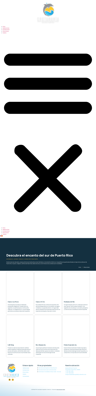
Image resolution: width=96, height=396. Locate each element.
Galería (4, 33)
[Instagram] (13, 380)
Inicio (4, 26)
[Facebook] (10, 380)
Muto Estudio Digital (61, 389)
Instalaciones (6, 29)
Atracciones (6, 31)
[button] (48, 130)
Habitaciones (6, 28)
